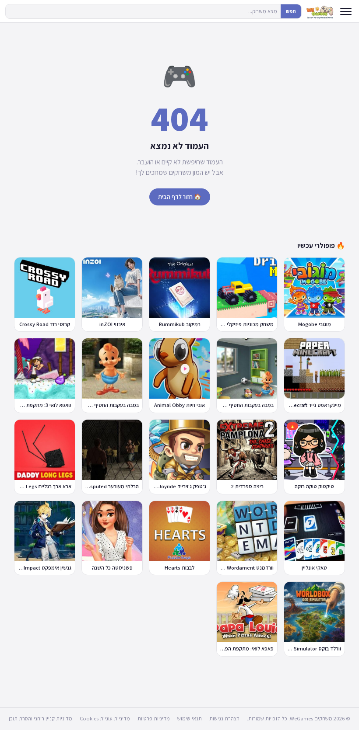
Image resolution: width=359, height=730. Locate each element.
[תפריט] (346, 11)
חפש (291, 11)
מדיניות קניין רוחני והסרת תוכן (40, 718)
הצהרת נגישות (224, 718)
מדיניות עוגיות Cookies (105, 718)
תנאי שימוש (189, 718)
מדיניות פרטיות (153, 718)
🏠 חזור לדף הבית (179, 197)
